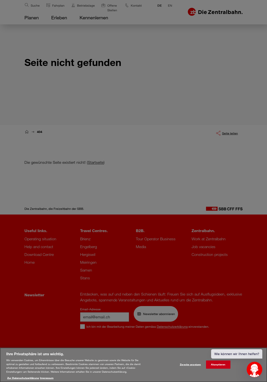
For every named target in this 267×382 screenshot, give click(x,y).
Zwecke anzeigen (190, 364)
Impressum (47, 377)
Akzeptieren (218, 364)
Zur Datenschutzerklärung (23, 377)
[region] (133, 365)
